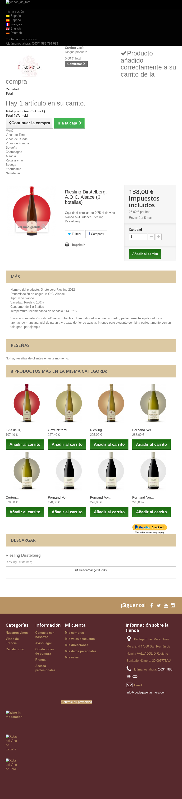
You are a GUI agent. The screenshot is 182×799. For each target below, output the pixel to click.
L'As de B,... (15, 430)
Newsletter (13, 173)
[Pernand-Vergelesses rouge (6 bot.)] (69, 471)
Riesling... (97, 430)
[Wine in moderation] (14, 714)
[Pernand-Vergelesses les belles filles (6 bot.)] (153, 471)
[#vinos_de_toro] (91, 4)
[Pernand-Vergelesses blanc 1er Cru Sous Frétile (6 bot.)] (153, 403)
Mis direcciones (76, 645)
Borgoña (11, 147)
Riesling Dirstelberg (23, 555)
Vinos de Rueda (16, 139)
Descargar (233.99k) (92, 570)
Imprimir (78, 245)
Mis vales (72, 657)
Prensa (40, 659)
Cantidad (135, 229)
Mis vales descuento (80, 639)
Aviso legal (43, 643)
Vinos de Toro (15, 135)
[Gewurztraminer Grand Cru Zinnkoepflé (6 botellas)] (69, 403)
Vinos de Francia (17, 143)
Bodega (11, 164)
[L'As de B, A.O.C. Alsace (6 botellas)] (27, 403)
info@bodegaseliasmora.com (146, 692)
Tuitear (76, 234)
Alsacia (11, 156)
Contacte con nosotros (21, 39)
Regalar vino (14, 160)
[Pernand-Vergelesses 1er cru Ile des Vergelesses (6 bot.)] (111, 471)
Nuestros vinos (17, 632)
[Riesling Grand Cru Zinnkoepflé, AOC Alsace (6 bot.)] (111, 403)
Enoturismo (13, 169)
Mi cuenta (75, 625)
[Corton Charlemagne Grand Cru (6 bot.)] (27, 471)
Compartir (97, 234)
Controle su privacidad (76, 702)
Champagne (14, 152)
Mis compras (74, 632)
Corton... (12, 497)
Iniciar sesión (15, 11)
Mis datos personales (80, 651)
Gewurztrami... (59, 430)
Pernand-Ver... (143, 430)
